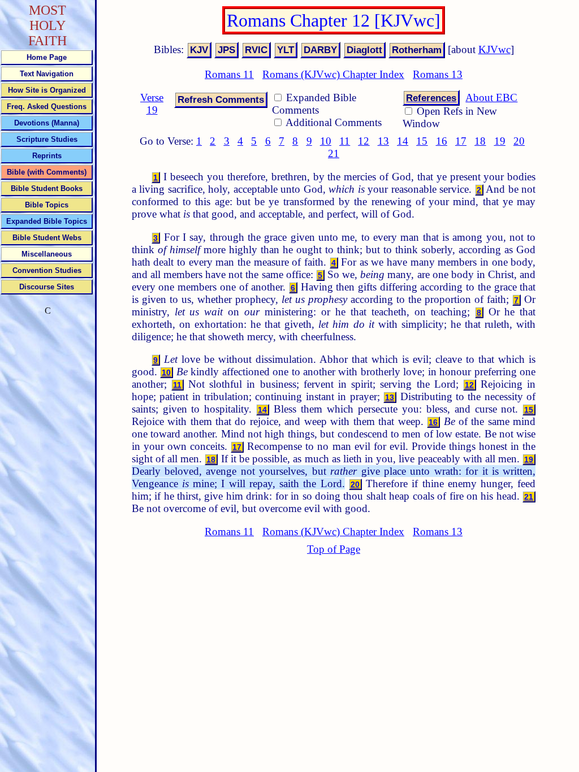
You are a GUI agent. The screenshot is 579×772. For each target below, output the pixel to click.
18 (480, 141)
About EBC (491, 97)
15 (421, 141)
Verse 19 (151, 104)
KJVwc (494, 49)
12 (363, 141)
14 (402, 141)
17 (460, 141)
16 (441, 141)
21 (333, 153)
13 (383, 141)
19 (499, 141)
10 (325, 141)
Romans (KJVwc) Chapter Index (333, 74)
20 (519, 141)
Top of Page (333, 549)
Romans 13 (438, 74)
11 (344, 141)
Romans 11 (229, 74)
